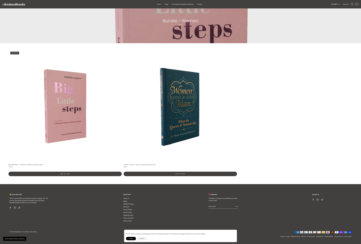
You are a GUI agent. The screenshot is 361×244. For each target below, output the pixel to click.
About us (126, 198)
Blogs (125, 201)
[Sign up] (237, 206)
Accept (131, 238)
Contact (199, 4)
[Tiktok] (19, 207)
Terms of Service (128, 218)
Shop (166, 4)
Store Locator (127, 221)
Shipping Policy (128, 215)
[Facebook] (10, 207)
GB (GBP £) (335, 4)
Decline (142, 238)
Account (345, 4)
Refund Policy (127, 212)
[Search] (352, 4)
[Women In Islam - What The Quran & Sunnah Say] (180, 106)
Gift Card (126, 207)
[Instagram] (15, 207)
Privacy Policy (127, 210)
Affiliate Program (128, 204)
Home (159, 4)
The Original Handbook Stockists (182, 4)
